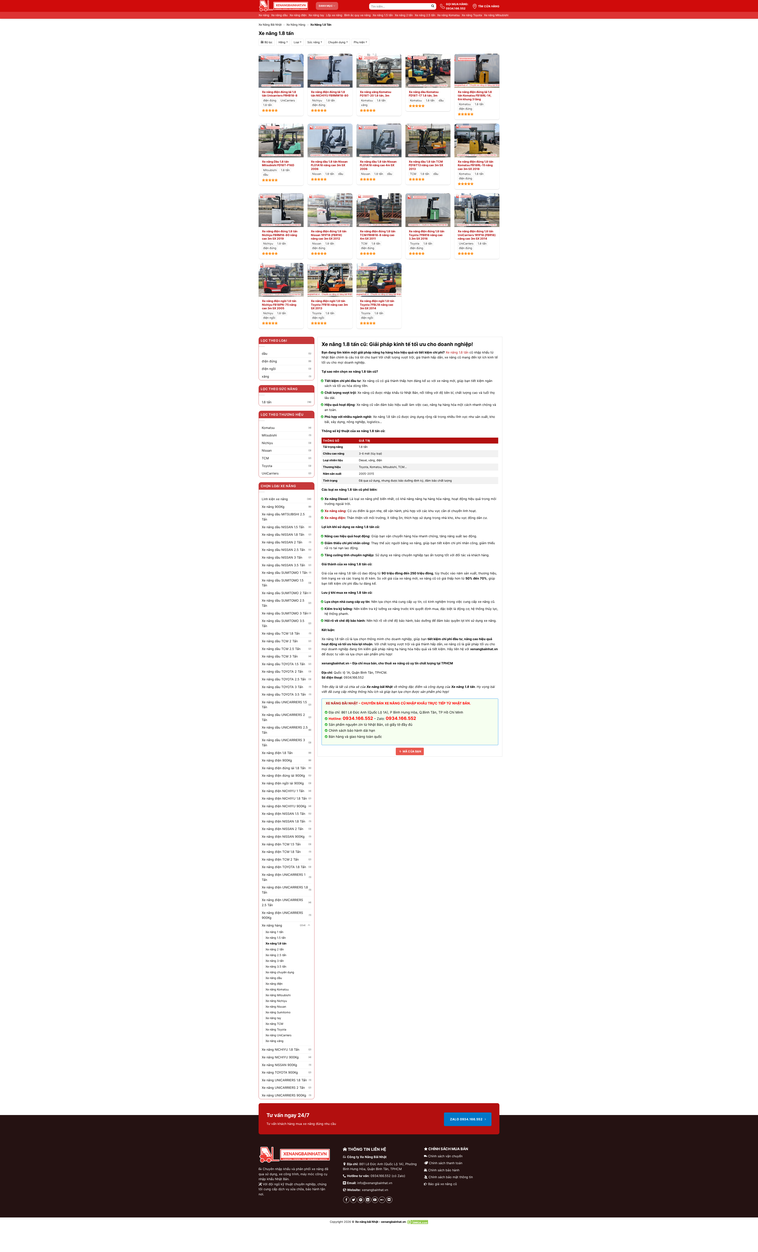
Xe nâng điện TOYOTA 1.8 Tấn (284, 867)
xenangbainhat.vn (375, 1190)
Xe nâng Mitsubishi (496, 15)
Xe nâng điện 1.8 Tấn (277, 753)
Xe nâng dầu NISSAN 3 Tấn (282, 557)
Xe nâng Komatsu (448, 15)
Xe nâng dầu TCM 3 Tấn (280, 656)
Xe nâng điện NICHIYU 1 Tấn (283, 791)
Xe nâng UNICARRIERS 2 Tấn (283, 1088)
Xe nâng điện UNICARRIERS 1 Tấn (283, 877)
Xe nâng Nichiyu (276, 1001)
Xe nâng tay (316, 15)
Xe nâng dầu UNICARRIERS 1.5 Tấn (284, 704)
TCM (265, 458)
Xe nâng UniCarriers (278, 1035)
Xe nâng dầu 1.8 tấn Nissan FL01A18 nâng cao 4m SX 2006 (378, 165)
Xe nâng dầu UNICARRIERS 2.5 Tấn (285, 729)
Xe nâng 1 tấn (274, 932)
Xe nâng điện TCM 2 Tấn (280, 859)
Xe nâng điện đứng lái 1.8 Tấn (284, 768)
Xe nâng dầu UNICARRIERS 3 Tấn (283, 742)
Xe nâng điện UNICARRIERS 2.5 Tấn (282, 902)
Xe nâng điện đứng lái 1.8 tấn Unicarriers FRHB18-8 (279, 93)
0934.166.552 (401, 718)
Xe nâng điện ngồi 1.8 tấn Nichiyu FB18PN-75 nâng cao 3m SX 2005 (279, 304)
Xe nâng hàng (295, 24)
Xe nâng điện (298, 15)
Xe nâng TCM (274, 1023)
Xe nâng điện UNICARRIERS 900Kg (282, 915)
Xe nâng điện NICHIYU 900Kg (284, 806)
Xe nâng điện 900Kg (277, 760)
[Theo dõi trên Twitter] (353, 1200)
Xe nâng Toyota (472, 15)
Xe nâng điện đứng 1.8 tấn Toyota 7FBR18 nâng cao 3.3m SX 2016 (426, 235)
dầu (264, 353)
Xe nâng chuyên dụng (279, 972)
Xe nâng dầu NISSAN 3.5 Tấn (283, 565)
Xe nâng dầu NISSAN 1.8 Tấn (283, 534)
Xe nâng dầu (279, 15)
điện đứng (269, 361)
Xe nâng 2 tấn (404, 15)
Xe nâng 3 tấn (274, 960)
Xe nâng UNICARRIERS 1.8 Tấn (284, 1080)
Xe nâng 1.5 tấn (383, 15)
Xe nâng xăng (335, 511)
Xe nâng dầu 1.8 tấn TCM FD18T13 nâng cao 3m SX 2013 (426, 165)
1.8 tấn (266, 402)
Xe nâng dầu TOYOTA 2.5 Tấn (284, 679)
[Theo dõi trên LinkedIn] (368, 1200)
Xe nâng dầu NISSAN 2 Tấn (282, 542)
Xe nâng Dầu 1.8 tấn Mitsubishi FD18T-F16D (278, 163)
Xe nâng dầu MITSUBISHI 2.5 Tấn (283, 516)
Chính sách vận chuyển (445, 1156)
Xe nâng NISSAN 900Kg (279, 1065)
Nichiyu (267, 443)
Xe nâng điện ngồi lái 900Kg (283, 783)
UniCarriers (270, 473)
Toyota (267, 466)
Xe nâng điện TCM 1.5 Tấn (281, 844)
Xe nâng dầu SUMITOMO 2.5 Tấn (283, 603)
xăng (265, 376)
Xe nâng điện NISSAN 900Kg (283, 836)
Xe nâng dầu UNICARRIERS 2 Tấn (283, 717)
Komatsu (268, 428)
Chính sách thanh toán (445, 1163)
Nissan (267, 450)
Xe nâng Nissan (275, 1006)
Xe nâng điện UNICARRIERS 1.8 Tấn (285, 889)
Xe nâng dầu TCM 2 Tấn (280, 641)
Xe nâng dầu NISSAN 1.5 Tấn (283, 527)
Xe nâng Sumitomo (278, 1012)
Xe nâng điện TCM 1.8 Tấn (281, 852)
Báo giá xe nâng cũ (442, 1184)
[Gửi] (432, 6)
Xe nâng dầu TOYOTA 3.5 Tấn (284, 694)
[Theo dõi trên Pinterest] (360, 1200)
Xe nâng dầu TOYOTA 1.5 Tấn (283, 664)
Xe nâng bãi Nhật (270, 24)
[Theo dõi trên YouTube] (375, 1200)
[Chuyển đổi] (309, 925)
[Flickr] (382, 1200)
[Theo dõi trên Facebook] (346, 1200)
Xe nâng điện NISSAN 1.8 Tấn (283, 821)
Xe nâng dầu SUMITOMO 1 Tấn (284, 573)
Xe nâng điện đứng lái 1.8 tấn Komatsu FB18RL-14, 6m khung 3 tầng (475, 95)
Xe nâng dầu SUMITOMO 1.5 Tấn (283, 582)
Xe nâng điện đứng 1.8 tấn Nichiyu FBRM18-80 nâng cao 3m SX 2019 (279, 235)
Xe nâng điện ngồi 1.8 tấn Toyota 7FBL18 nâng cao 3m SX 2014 (377, 304)
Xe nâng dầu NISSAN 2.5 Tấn (283, 550)
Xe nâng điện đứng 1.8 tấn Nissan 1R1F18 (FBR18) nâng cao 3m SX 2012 (328, 235)
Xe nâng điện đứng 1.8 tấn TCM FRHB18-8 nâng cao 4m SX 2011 (377, 235)
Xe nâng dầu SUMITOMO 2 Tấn (285, 593)
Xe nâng (264, 15)
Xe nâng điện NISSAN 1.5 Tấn (283, 814)
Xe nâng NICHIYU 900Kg (280, 1057)
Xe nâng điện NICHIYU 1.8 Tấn (284, 798)
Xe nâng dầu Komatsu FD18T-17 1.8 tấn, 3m (424, 93)
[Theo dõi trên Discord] (389, 1200)
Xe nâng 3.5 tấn (275, 966)
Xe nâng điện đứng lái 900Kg (283, 775)
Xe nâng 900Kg (273, 507)
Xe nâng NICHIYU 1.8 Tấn (280, 1049)
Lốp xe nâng (334, 15)
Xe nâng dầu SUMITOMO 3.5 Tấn (283, 623)
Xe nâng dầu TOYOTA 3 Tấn (282, 687)
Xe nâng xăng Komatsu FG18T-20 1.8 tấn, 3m (375, 93)
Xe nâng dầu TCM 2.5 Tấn (281, 649)
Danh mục (326, 5)
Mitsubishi (269, 435)
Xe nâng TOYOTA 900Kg (280, 1072)
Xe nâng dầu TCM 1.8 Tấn (281, 633)
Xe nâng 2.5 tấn (425, 15)
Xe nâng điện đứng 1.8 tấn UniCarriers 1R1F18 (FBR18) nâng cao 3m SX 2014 (477, 235)
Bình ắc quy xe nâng (357, 15)
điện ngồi (269, 369)
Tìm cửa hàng (488, 6)
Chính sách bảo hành (443, 1170)
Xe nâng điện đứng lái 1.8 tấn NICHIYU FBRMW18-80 (329, 93)
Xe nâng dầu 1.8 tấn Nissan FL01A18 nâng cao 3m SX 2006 (329, 165)
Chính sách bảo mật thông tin (451, 1177)
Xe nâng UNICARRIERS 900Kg (284, 1095)
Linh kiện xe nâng (275, 499)
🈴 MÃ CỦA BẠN (410, 751)
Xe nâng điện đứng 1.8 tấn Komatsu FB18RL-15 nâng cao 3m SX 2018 (475, 165)
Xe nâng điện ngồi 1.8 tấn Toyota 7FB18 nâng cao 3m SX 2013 (329, 304)
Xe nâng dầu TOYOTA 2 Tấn (282, 671)
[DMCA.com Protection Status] (417, 1221)
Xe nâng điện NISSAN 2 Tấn (282, 829)
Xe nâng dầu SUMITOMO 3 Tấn (285, 613)
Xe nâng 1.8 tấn (457, 352)
